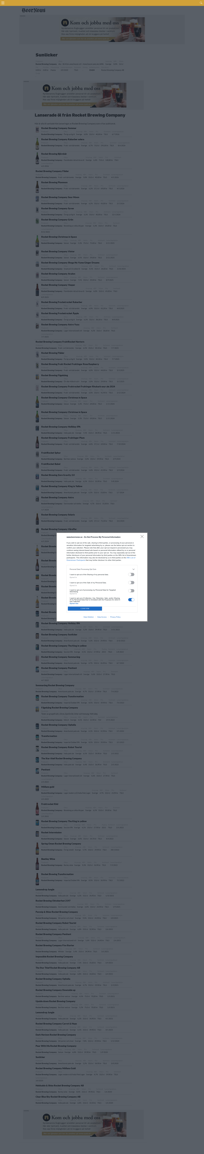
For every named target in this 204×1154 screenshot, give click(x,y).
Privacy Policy (115, 617)
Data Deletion (89, 617)
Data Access (102, 617)
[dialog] (102, 577)
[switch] (131, 574)
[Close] (143, 537)
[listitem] (102, 569)
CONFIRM (85, 608)
